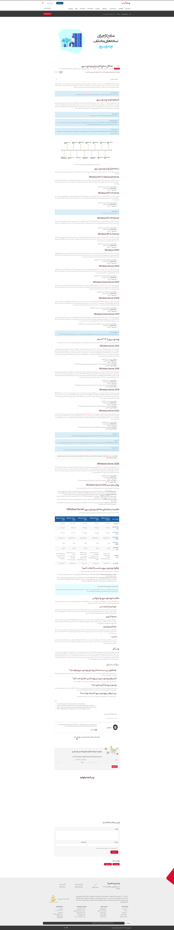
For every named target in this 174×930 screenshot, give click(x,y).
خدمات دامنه (90, 8)
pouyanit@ (59, 917)
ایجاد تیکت (59, 3)
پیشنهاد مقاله (46, 14)
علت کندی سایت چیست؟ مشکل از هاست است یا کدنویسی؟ (102, 922)
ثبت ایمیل (115, 766)
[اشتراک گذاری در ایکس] (85, 737)
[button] (56, 79)
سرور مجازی (104, 8)
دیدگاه (116, 829)
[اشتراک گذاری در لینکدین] (79, 737)
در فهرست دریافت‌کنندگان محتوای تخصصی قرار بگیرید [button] (87, 752)
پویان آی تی (70, 8)
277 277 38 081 (58, 910)
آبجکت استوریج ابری (81, 909)
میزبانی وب (97, 8)
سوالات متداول (103, 913)
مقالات (118, 14)
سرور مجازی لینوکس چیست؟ (86, 94)
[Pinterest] (58, 928)
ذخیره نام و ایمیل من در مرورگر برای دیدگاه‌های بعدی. (106, 848)
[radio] (116, 716)
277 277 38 (47, 8)
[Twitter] (55, 928)
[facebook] (53, 928)
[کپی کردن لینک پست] (75, 737)
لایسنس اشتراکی (123, 916)
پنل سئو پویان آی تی (81, 914)
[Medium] (67, 928)
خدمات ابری (127, 8)
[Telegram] (46, 928)
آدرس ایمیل (83, 842)
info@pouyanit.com (57, 914)
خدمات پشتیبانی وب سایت (80, 916)
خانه (130, 14)
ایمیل (116, 759)
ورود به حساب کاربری (102, 911)
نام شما (116, 842)
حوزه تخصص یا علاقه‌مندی (80, 759)
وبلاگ (76, 8)
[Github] (44, 928)
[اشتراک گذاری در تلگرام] (95, 737)
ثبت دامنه (125, 909)
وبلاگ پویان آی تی (124, 14)
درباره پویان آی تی (102, 909)
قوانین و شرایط (103, 914)
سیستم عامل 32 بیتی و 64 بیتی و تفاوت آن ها (109, 213)
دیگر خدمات (82, 8)
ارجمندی (110, 69)
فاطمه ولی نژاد (100, 69)
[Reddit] (60, 928)
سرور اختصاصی (112, 8)
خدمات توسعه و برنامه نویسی (79, 911)
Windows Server (110, 84)
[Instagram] (48, 928)
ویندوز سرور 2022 (87, 414)
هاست (125, 911)
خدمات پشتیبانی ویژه (81, 913)
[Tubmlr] (65, 928)
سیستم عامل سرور (98, 115)
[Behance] (62, 928)
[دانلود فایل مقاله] (77, 737)
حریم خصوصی (103, 916)
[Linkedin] (51, 928)
